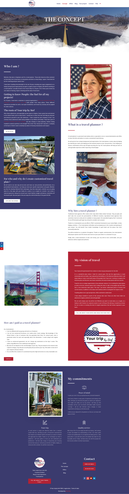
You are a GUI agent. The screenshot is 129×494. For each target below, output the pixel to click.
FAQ (96, 4)
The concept (64, 466)
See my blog (9, 131)
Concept (64, 4)
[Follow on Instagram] (87, 478)
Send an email (89, 464)
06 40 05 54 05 (89, 468)
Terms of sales (75, 488)
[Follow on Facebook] (84, 478)
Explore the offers (12, 201)
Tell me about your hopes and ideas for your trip (93, 313)
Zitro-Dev (68, 491)
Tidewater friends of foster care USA (15, 102)
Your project (83, 4)
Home (58, 4)
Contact (91, 4)
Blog (76, 4)
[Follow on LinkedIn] (94, 478)
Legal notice (67, 488)
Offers (71, 4)
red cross (40, 100)
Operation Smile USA (48, 100)
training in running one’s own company (15, 121)
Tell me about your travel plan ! (39, 481)
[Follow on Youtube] (91, 478)
